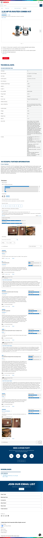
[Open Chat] (40, 535)
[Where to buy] (38, 2)
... (11, 8)
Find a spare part (21, 460)
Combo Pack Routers (17, 8)
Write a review (4, 17)
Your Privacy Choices (7, 525)
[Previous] (19, 43)
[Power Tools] (41, 494)
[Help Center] (41, 506)
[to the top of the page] (41, 531)
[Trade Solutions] (41, 508)
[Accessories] (41, 500)
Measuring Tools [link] (4, 497)
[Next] (23, 43)
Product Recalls (3, 532)
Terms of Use (3, 529)
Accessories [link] (3, 500)
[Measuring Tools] (41, 497)
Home (2, 8)
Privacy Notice (3, 524)
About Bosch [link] (3, 503)
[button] (5, 58)
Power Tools (7, 8)
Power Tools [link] (3, 494)
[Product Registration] (41, 2)
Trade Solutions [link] (4, 508)
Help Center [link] (3, 505)
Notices (2, 527)
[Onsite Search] (41, 5)
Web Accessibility (4, 530)
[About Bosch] (41, 503)
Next (40, 31)
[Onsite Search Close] (38, 5)
